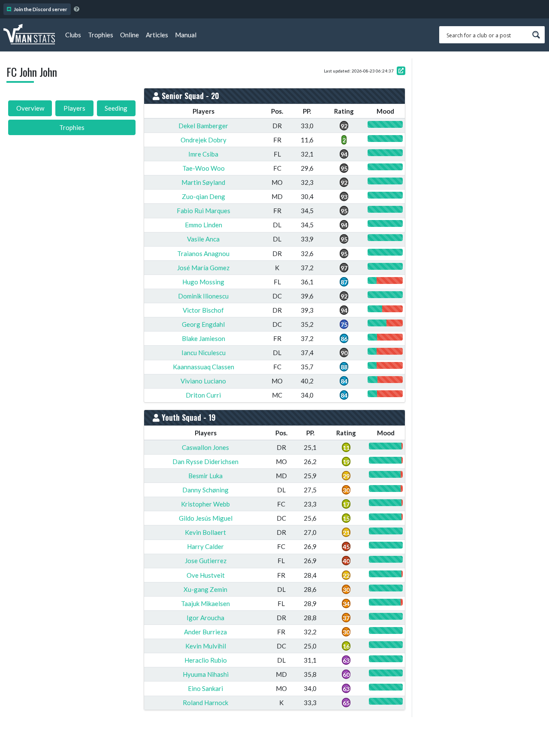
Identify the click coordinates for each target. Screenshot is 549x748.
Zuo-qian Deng (203, 196)
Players (74, 108)
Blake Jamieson (203, 338)
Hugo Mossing (203, 282)
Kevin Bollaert (205, 532)
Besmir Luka (205, 476)
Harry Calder (205, 546)
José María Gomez (203, 267)
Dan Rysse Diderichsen (205, 461)
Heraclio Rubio (205, 660)
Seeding (116, 108)
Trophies (100, 35)
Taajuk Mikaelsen (205, 603)
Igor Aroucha (205, 617)
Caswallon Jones (205, 447)
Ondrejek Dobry (203, 140)
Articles (157, 35)
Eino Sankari (205, 688)
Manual (185, 35)
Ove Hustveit (206, 575)
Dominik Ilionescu (203, 296)
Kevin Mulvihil (205, 646)
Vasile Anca (203, 239)
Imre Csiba (203, 154)
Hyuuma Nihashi (206, 674)
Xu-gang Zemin (205, 589)
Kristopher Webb (205, 504)
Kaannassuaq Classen (203, 367)
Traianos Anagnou (203, 253)
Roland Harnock (205, 702)
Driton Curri (203, 395)
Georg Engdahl (203, 324)
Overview (30, 108)
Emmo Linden (203, 225)
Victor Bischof (203, 310)
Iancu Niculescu (203, 352)
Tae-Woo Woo (203, 168)
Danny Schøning (205, 490)
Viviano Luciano (203, 381)
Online (129, 35)
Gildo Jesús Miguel (205, 518)
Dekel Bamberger (203, 126)
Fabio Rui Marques (203, 210)
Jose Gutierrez (205, 560)
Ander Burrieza (205, 632)
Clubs (73, 35)
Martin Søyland (203, 182)
